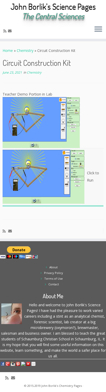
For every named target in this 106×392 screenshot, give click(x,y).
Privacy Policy (53, 273)
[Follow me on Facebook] (19, 30)
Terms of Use (53, 278)
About (53, 267)
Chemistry (25, 50)
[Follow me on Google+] (24, 30)
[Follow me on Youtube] (28, 30)
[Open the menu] (98, 29)
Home (8, 50)
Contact (53, 284)
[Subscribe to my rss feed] (5, 30)
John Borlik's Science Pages (53, 7)
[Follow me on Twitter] (15, 30)
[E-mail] (10, 30)
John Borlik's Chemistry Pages (61, 386)
